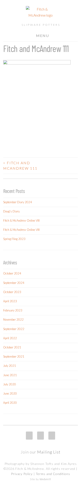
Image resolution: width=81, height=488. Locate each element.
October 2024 (12, 273)
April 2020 (10, 402)
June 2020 (10, 393)
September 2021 (13, 356)
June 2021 (10, 375)
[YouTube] (52, 436)
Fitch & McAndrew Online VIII (21, 220)
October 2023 (12, 292)
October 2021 (12, 347)
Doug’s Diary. (11, 211)
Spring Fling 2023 (14, 239)
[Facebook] (40, 436)
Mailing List (49, 451)
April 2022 (10, 338)
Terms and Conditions (53, 474)
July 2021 (9, 365)
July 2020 (9, 384)
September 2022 (13, 329)
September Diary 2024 (17, 202)
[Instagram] (29, 436)
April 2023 (10, 301)
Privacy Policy (22, 474)
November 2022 (13, 319)
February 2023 (12, 310)
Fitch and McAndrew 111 (20, 165)
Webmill (45, 479)
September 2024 (13, 283)
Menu (42, 35)
